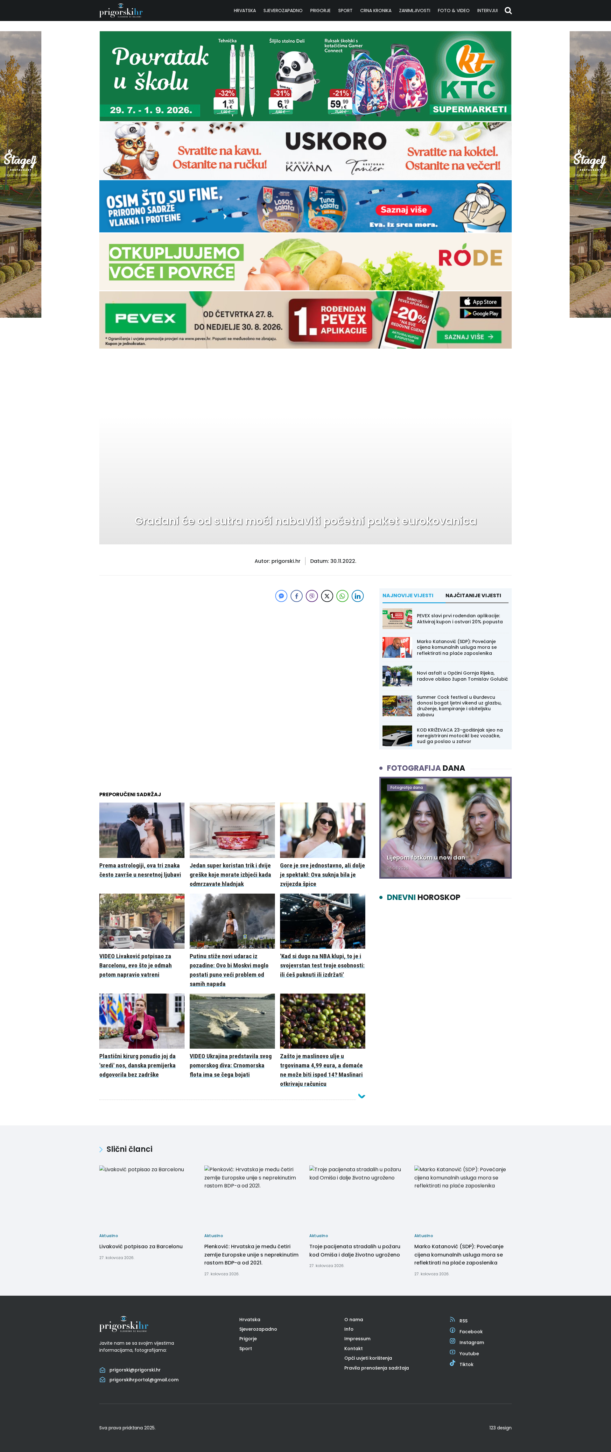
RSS (463, 1321)
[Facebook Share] (297, 596)
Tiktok (467, 1364)
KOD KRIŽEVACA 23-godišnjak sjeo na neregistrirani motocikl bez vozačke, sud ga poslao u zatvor (460, 736)
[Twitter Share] (327, 596)
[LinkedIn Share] (358, 596)
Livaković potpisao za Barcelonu (141, 1246)
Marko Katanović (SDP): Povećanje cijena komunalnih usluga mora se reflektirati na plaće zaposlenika (457, 647)
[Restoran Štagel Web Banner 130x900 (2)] (20, 316)
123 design (500, 1428)
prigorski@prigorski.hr (135, 1370)
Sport (345, 10)
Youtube (469, 1353)
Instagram (472, 1342)
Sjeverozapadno (283, 10)
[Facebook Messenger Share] (281, 596)
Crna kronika (375, 10)
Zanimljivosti (414, 10)
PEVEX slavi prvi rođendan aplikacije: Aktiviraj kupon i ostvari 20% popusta (460, 619)
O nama (353, 1319)
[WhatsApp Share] (342, 596)
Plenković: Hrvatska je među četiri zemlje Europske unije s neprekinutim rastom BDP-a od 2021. (251, 1254)
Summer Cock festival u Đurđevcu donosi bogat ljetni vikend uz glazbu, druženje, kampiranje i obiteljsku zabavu (459, 706)
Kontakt (353, 1348)
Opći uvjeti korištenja (368, 1358)
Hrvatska (245, 10)
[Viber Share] (312, 596)
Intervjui (487, 10)
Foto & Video (454, 10)
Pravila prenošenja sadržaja (376, 1368)
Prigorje (320, 10)
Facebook (471, 1331)
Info (349, 1329)
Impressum (357, 1338)
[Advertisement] (232, 648)
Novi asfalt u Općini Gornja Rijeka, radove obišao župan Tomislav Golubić (462, 676)
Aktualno (118, 369)
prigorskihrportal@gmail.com (144, 1380)
